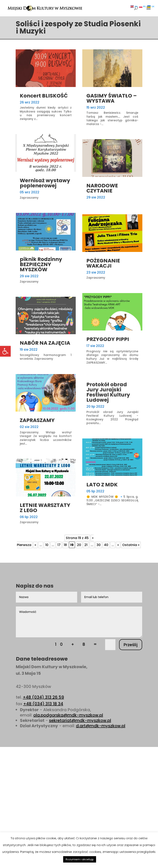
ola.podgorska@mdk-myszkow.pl (68, 715)
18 (65, 545)
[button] (5, 351)
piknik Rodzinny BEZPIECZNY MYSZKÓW (41, 264)
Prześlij (131, 645)
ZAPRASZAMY (37, 420)
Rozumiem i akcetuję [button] (80, 859)
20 (79, 545)
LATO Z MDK (102, 484)
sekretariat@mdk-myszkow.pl (80, 720)
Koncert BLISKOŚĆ (44, 95)
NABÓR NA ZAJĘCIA (45, 343)
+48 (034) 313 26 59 (43, 697)
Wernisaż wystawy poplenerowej (45, 183)
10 (46, 545)
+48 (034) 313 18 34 (43, 704)
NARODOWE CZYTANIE (102, 188)
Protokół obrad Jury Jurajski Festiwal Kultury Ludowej (108, 392)
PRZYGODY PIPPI (107, 339)
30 (98, 545)
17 (58, 545)
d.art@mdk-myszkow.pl (100, 726)
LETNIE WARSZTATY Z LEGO (45, 508)
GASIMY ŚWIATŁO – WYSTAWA (111, 98)
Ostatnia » (130, 545)
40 (106, 545)
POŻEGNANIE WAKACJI (103, 263)
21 (85, 545)
